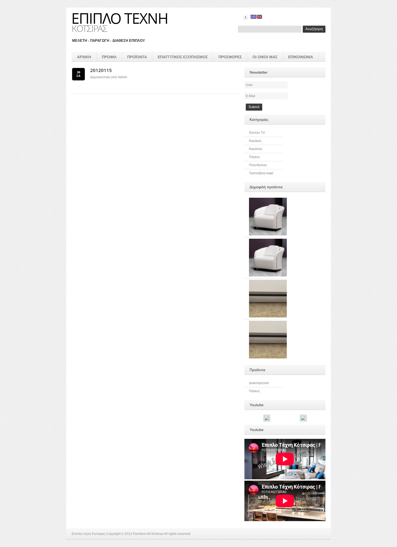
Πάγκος (254, 157)
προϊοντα (137, 57)
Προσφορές (230, 57)
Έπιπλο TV (257, 133)
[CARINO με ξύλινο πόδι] (268, 200)
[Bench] (268, 323)
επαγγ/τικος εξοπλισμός (183, 57)
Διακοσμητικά (259, 383)
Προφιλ (109, 57)
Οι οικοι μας (265, 57)
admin (122, 77)
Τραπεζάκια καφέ (261, 173)
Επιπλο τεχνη (119, 18)
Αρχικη (84, 57)
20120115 (101, 70)
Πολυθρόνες (258, 165)
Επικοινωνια (300, 57)
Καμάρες (255, 141)
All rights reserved (177, 534)
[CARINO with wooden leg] (268, 241)
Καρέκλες (256, 149)
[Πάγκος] (268, 282)
